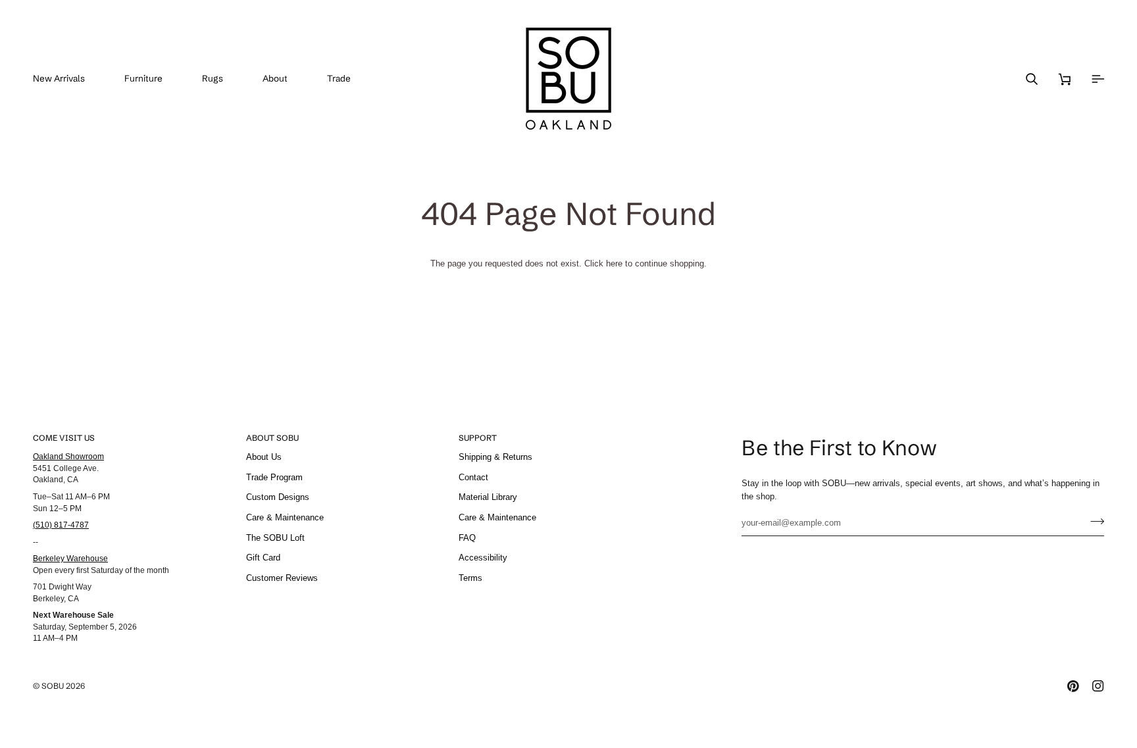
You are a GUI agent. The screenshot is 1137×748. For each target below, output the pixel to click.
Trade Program (274, 477)
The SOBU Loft (275, 538)
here (614, 263)
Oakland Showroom (68, 456)
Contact (473, 477)
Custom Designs (277, 497)
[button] (153, 78)
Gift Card (263, 557)
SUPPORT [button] (478, 438)
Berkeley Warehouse (70, 558)
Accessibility (483, 557)
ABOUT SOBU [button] (272, 438)
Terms (470, 578)
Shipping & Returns (495, 457)
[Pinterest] (1073, 686)
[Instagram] (1098, 686)
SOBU (52, 686)
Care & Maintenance (285, 517)
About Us (264, 457)
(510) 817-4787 (61, 524)
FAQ (467, 538)
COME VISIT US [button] (64, 438)
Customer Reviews (282, 578)
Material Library (488, 497)
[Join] (1093, 521)
